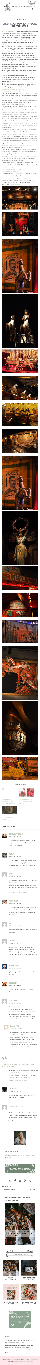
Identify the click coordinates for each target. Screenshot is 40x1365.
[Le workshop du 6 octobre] (11, 1292)
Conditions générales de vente (24, 1361)
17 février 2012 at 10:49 (15, 1091)
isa (10, 923)
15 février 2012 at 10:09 (15, 856)
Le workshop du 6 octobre (11, 1303)
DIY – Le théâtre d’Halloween (29, 1279)
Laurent (13, 1089)
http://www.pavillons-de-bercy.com (13, 89)
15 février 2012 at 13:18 (15, 903)
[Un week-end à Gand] (9, 810)
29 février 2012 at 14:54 (16, 1028)
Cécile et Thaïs (16, 834)
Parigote (14, 1026)
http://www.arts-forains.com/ (11, 91)
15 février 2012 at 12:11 (15, 876)
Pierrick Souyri (32, 1359)
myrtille (13, 1000)
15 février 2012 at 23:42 (15, 985)
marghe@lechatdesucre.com (18, 1080)
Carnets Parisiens (20, 6)
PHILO (11, 854)
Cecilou (12, 983)
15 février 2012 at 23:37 (15, 968)
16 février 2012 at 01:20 (15, 1003)
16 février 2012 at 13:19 (8, 1066)
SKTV (11, 874)
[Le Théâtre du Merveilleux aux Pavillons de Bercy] (9, 792)
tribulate (13, 901)
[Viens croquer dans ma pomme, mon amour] (26, 792)
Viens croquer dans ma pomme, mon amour (26, 801)
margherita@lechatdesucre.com (18, 1064)
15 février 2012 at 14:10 (15, 943)
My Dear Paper (14, 1359)
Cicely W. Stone (16, 1106)
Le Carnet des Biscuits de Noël (11, 1279)
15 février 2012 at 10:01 (15, 836)
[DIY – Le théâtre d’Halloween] (29, 1268)
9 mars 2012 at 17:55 (14, 1108)
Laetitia (13, 941)
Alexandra (14, 965)
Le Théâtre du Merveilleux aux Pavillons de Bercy (8, 801)
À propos (7, 1161)
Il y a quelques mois (8, 31)
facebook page (15, 184)
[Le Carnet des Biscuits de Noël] (11, 1268)
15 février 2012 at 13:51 (15, 925)
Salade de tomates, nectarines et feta (29, 1303)
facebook (21, 104)
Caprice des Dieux (25, 93)
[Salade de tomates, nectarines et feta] (29, 1292)
